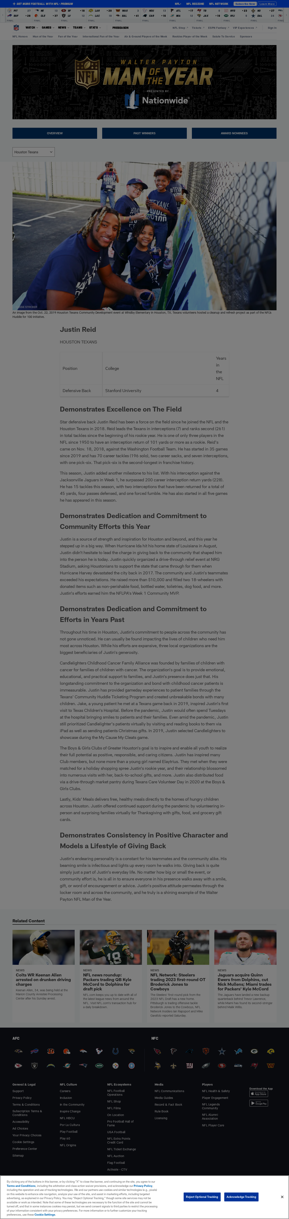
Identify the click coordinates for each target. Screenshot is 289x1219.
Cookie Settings (44, 1214)
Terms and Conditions (21, 1185)
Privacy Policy (143, 1185)
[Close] (282, 1197)
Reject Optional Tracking (202, 1196)
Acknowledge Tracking (241, 1196)
